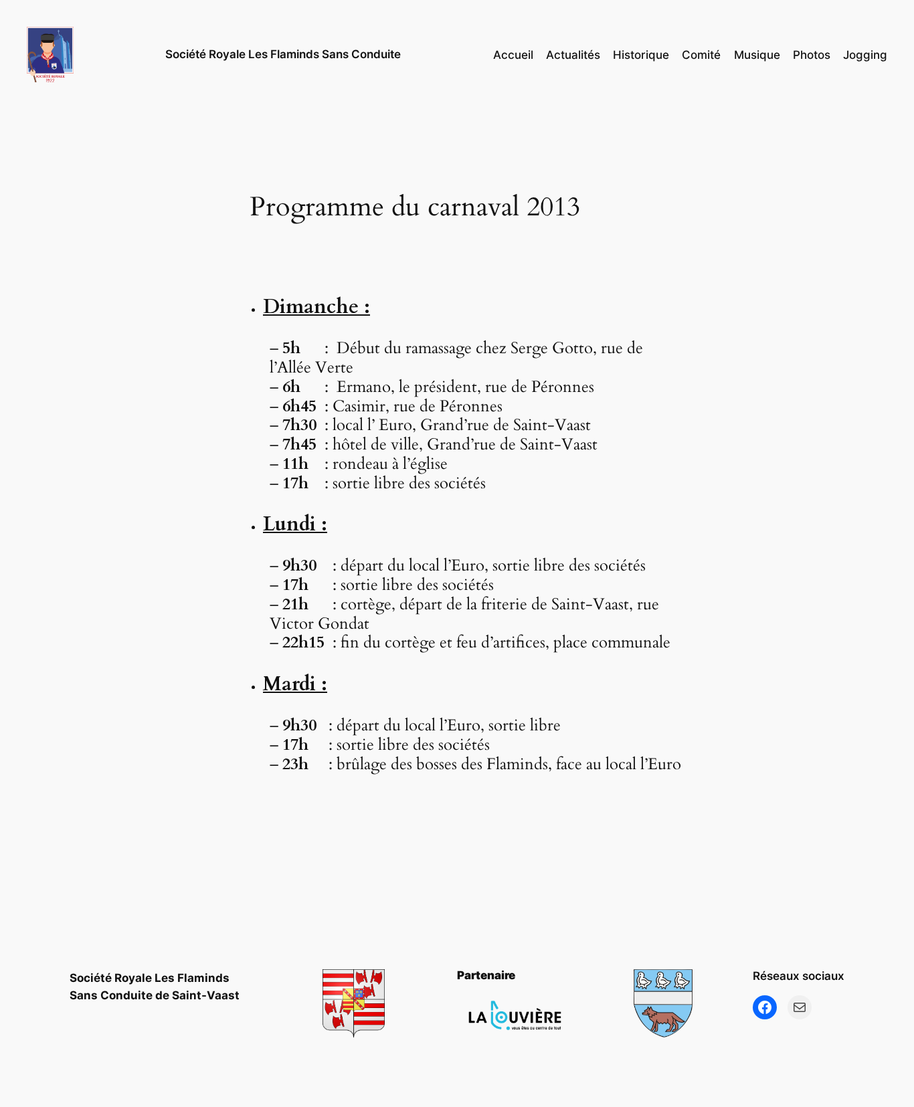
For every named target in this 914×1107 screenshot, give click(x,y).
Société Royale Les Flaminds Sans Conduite (283, 54)
